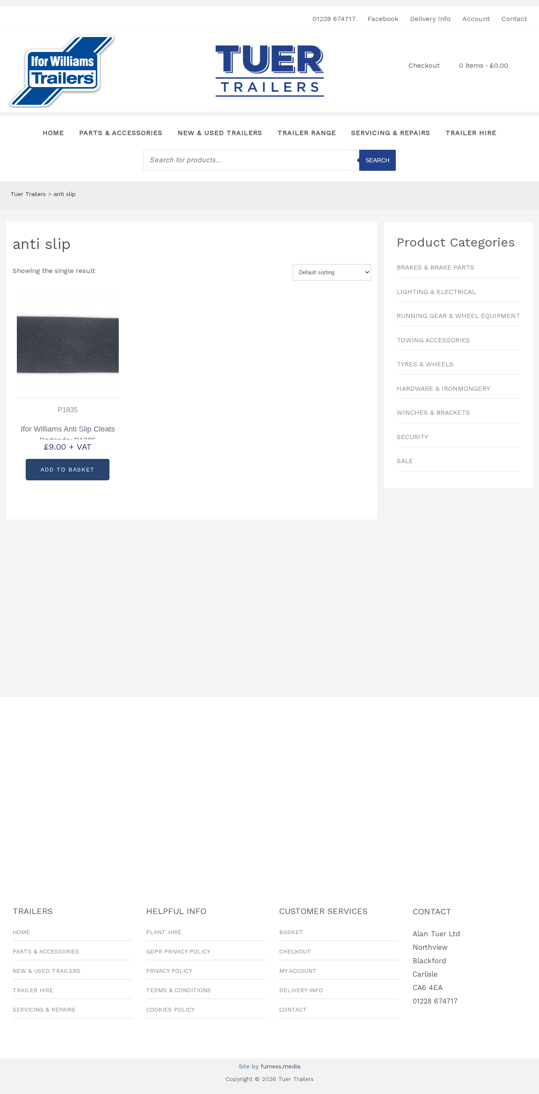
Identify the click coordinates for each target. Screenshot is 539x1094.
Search (378, 160)
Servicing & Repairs (390, 133)
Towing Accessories (433, 340)
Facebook (383, 19)
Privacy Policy (169, 970)
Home (53, 133)
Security (412, 437)
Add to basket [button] (67, 469)
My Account (298, 970)
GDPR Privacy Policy (178, 951)
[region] (458, 588)
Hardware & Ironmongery (443, 388)
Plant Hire (163, 932)
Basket (291, 932)
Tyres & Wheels (425, 364)
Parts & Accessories (121, 133)
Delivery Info (430, 19)
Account (476, 19)
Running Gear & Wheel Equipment (458, 316)
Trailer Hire (471, 133)
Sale (405, 461)
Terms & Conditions (178, 990)
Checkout (424, 65)
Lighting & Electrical (436, 292)
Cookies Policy (170, 1009)
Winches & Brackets (433, 412)
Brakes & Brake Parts (435, 267)
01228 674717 (334, 19)
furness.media (280, 1066)
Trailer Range (307, 133)
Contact (514, 19)
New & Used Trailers (220, 133)
